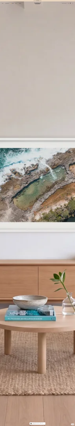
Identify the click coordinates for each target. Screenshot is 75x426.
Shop (2, 3)
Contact (20, 3)
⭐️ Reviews (12, 3)
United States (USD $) (64, 3)
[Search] (72, 3)
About (16, 3)
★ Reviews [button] (74, 213)
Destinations (7, 3)
